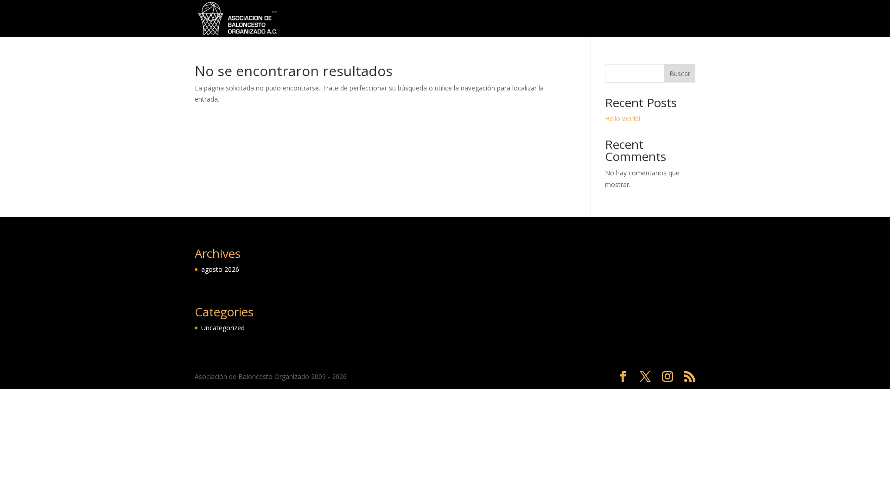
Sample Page (615, 19)
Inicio (544, 19)
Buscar (679, 73)
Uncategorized (671, 19)
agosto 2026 (220, 269)
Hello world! (622, 118)
